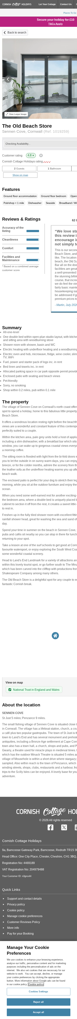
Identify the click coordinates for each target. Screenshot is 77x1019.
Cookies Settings (38, 991)
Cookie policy (36, 984)
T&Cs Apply (55, 23)
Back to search (17, 32)
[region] (38, 980)
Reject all (38, 1002)
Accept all (38, 1012)
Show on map (20, 175)
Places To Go (69, 13)
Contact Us (66, 4)
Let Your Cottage (47, 4)
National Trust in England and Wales (36, 689)
